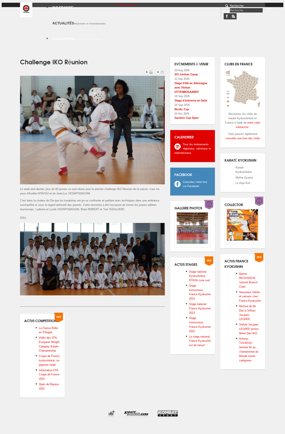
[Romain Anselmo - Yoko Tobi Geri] (242, 239)
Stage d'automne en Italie (190, 100)
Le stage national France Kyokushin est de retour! (200, 341)
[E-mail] (162, 73)
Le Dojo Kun (243, 183)
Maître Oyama (244, 177)
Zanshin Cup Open (186, 117)
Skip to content (126, 4)
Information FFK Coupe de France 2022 (49, 375)
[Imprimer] (151, 73)
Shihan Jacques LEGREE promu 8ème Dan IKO (249, 329)
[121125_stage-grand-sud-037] (192, 242)
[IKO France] (26, 9)
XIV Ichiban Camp (186, 74)
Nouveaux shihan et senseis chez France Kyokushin (250, 296)
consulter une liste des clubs (242, 138)
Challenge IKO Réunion (53, 61)
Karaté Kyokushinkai (244, 169)
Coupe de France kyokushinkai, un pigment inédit (49, 360)
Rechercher (237, 5)
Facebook (227, 16)
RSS (233, 16)
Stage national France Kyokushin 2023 (200, 308)
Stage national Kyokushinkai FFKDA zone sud (199, 276)
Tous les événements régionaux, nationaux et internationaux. (192, 149)
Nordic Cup (181, 109)
